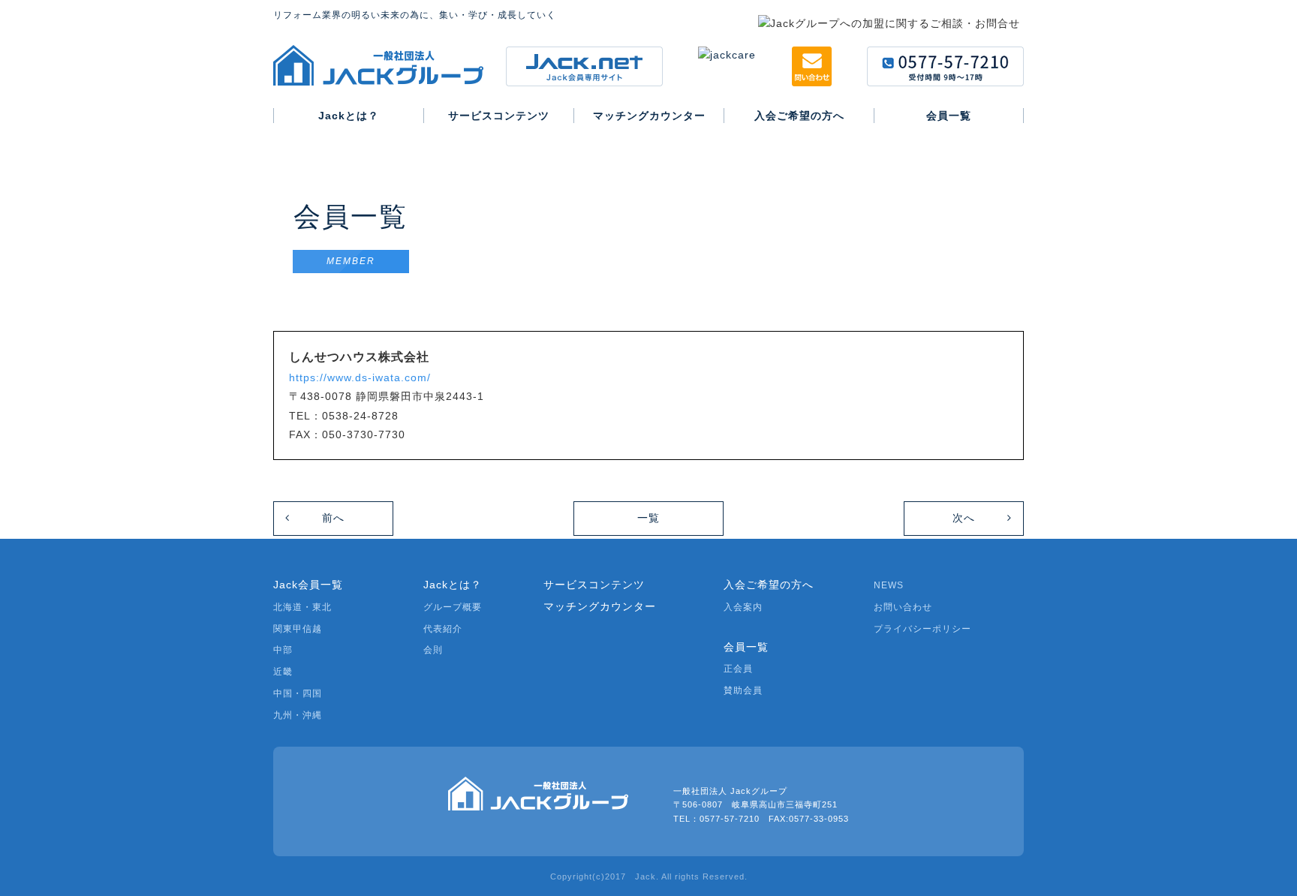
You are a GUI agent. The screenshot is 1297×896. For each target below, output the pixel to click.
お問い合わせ (903, 607)
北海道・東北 (302, 607)
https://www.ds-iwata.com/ (360, 377)
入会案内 (743, 607)
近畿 (283, 671)
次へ (963, 518)
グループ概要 (452, 607)
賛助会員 (743, 690)
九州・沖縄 (297, 715)
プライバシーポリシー (922, 629)
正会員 (738, 668)
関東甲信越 (297, 629)
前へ (333, 518)
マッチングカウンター (599, 606)
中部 (283, 650)
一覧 (648, 518)
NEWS (889, 585)
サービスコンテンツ (594, 585)
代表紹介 (442, 629)
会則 (433, 650)
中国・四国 (297, 693)
